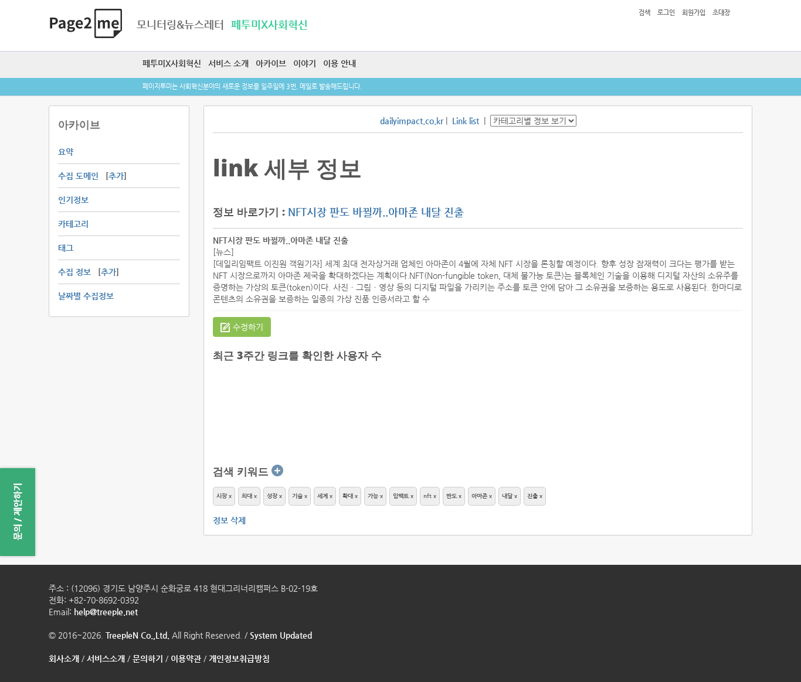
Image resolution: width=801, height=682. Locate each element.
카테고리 (73, 224)
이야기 (304, 63)
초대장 (721, 12)
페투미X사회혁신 (171, 63)
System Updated (281, 635)
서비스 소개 (228, 63)
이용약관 (186, 658)
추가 (116, 175)
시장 (221, 496)
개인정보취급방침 (239, 658)
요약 (65, 151)
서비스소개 (106, 658)
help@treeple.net (106, 611)
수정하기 (248, 327)
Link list (465, 120)
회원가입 (693, 12)
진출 (532, 496)
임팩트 (401, 496)
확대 (347, 496)
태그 (65, 248)
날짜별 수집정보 (86, 296)
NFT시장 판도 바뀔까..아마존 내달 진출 (376, 212)
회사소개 (64, 658)
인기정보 (73, 199)
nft (427, 496)
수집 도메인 (78, 175)
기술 (297, 496)
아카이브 (271, 63)
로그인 (666, 12)
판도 (451, 496)
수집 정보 (74, 272)
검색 (644, 12)
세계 (322, 496)
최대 (247, 496)
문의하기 (148, 658)
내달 (507, 496)
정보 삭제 (229, 520)
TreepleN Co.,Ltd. (137, 635)
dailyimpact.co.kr (411, 120)
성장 (272, 496)
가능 (373, 496)
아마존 (479, 496)
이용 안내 (339, 63)
